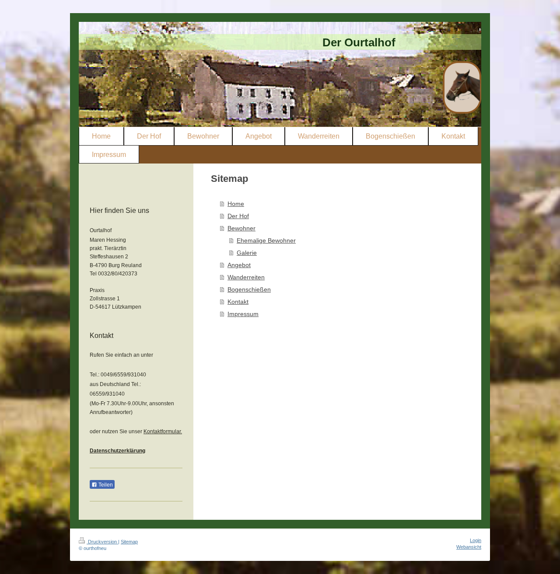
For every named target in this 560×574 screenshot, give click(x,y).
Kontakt (238, 301)
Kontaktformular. (163, 431)
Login (475, 540)
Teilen (105, 485)
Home (236, 203)
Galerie (247, 252)
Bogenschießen (249, 289)
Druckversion (102, 541)
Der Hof (238, 215)
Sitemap (129, 541)
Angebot (239, 264)
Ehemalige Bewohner (266, 240)
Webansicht (468, 547)
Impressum (243, 313)
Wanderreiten (246, 277)
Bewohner (242, 228)
